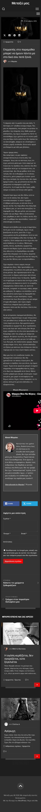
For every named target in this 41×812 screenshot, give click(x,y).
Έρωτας (18, 680)
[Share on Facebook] (9, 35)
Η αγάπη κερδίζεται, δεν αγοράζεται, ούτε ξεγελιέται (18, 659)
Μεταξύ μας (20, 3)
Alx (36, 801)
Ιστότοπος (7, 542)
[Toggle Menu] (38, 14)
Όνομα (6, 533)
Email (24, 533)
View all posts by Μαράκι (14, 484)
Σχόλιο (6, 519)
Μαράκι (14, 61)
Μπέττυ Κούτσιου (19, 649)
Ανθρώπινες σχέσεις (13, 746)
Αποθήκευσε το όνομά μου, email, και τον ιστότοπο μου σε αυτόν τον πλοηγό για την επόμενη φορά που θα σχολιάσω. (20, 552)
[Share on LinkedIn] (19, 35)
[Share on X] (5, 35)
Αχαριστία (9, 42)
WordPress (22, 801)
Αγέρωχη (9, 731)
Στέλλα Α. (16, 724)
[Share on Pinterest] (14, 35)
